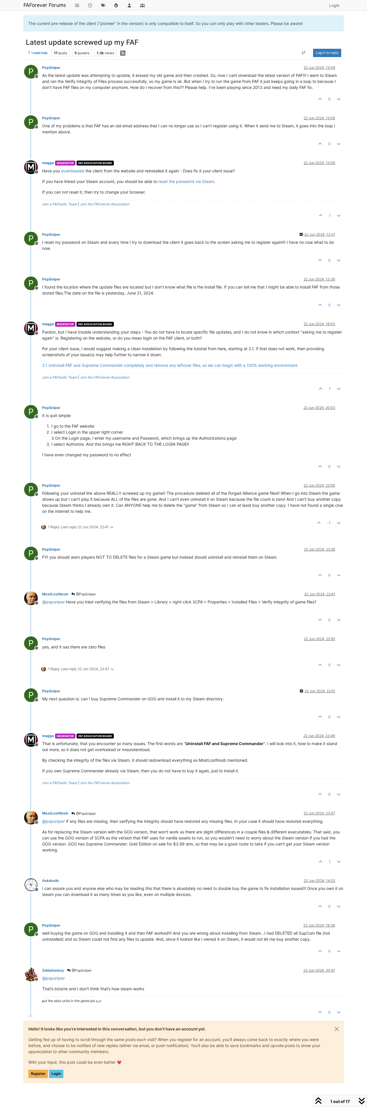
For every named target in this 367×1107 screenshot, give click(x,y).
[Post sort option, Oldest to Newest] (304, 53)
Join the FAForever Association (105, 204)
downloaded (72, 170)
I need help (39, 53)
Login (56, 1073)
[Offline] (33, 166)
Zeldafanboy (53, 970)
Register (38, 1073)
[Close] (336, 1029)
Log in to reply (327, 52)
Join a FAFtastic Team (59, 204)
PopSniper (51, 67)
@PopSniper (85, 594)
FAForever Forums (45, 5)
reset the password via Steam (186, 181)
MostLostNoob (55, 594)
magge (48, 163)
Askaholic (50, 880)
